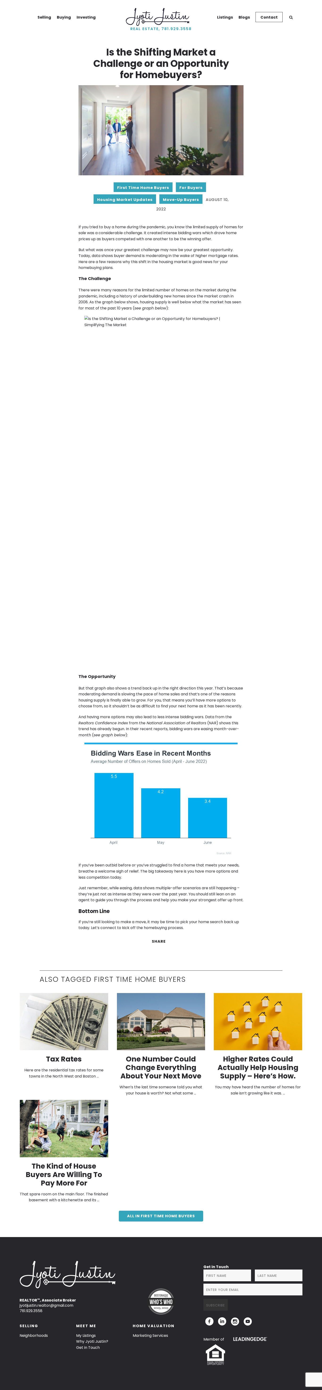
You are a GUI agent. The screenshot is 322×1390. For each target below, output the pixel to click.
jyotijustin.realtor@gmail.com (46, 1305)
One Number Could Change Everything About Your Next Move (160, 1067)
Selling (44, 17)
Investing (86, 17)
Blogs (244, 17)
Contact (269, 17)
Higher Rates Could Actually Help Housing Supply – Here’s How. (258, 1067)
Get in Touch (88, 1347)
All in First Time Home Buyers (161, 1216)
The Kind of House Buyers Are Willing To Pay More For (64, 1174)
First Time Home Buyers (143, 187)
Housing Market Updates (125, 199)
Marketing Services (150, 1335)
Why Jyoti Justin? (92, 1341)
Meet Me (86, 1326)
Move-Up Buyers (181, 199)
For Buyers (190, 187)
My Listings (86, 1335)
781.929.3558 (31, 1311)
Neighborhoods (34, 1335)
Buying (64, 17)
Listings (225, 17)
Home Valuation (153, 1326)
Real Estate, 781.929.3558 (161, 29)
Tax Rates (64, 1059)
